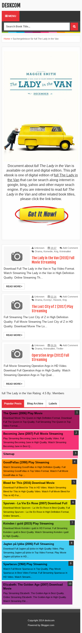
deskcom (11, 5)
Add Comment (70, 248)
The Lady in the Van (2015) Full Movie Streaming (53, 260)
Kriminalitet (65, 251)
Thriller (59, 348)
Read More (13, 286)
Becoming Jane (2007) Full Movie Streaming (33, 433)
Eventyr (48, 300)
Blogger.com (47, 625)
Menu (12, 16)
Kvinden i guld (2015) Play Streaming (28, 523)
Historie (57, 300)
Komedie (48, 251)
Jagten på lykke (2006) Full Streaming (28, 544)
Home (7, 38)
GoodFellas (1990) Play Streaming (26, 462)
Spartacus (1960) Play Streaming (25, 564)
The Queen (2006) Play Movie (22, 413)
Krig (56, 251)
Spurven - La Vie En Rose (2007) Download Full (35, 503)
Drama (38, 251)
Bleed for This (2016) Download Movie (28, 482)
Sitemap (8, 454)
